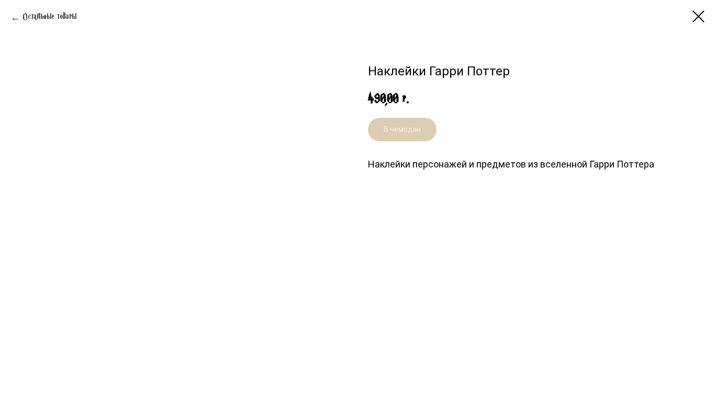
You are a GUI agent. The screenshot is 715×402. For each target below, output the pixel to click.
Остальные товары (49, 17)
